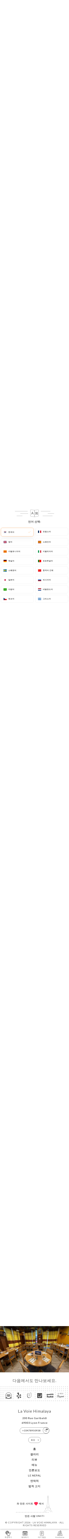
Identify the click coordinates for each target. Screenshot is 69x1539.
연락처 (34, 1480)
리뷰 (34, 1459)
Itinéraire (59, 1537)
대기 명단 (42, 1537)
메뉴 (34, 1464)
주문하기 (8, 1537)
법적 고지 (34, 1486)
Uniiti (40, 1516)
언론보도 (34, 1470)
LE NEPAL (34, 1475)
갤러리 (34, 1454)
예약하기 (25, 1537)
